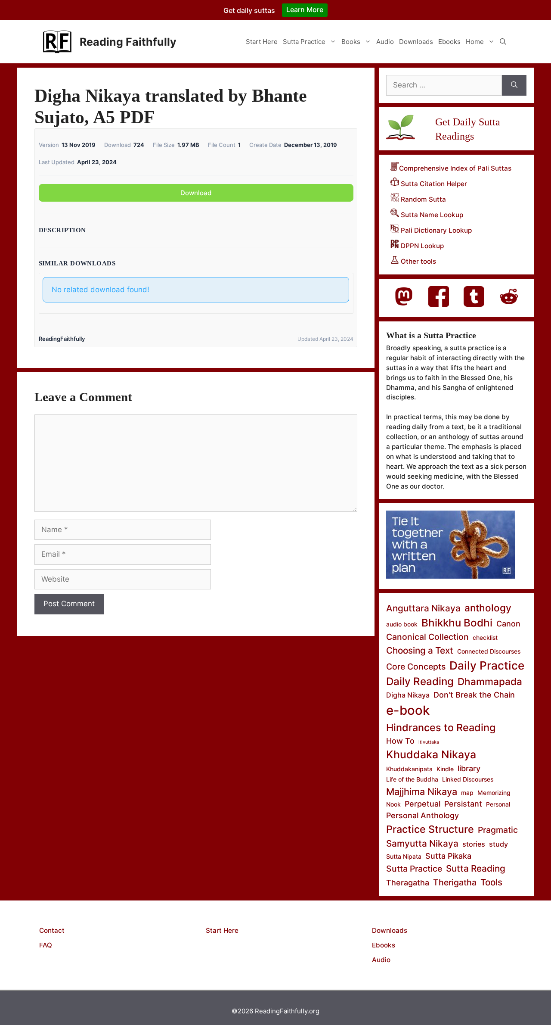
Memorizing (494, 792)
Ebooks (449, 41)
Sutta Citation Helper (433, 184)
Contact (52, 930)
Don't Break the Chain (474, 694)
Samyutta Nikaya (422, 843)
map (467, 792)
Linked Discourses (467, 779)
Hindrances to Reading (440, 727)
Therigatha (455, 882)
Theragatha (407, 882)
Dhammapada (490, 681)
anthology (487, 608)
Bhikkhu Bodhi (456, 623)
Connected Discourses (488, 651)
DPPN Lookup (421, 246)
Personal (498, 804)
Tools (491, 882)
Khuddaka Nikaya (431, 754)
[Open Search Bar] (503, 42)
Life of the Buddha (412, 779)
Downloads (416, 41)
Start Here (262, 41)
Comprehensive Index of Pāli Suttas (455, 168)
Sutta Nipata (403, 856)
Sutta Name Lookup (431, 215)
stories (473, 844)
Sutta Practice (304, 41)
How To (400, 740)
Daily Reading (420, 681)
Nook (393, 804)
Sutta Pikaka (448, 855)
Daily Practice (486, 665)
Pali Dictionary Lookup (435, 230)
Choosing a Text (419, 650)
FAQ (45, 945)
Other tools (417, 261)
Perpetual (422, 803)
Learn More (304, 9)
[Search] (514, 85)
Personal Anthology (422, 815)
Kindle (445, 769)
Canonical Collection (427, 637)
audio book (402, 624)
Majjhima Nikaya (421, 791)
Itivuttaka (428, 742)
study (498, 844)
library (469, 768)
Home (475, 41)
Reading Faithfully (128, 41)
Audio (385, 41)
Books (350, 41)
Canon (508, 623)
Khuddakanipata (409, 769)
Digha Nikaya (408, 695)
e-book (408, 710)
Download (195, 193)
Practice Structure (430, 829)
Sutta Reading (475, 868)
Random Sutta (422, 199)
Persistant (463, 803)
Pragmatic (498, 830)
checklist (485, 637)
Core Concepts (416, 666)
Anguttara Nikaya (423, 608)
